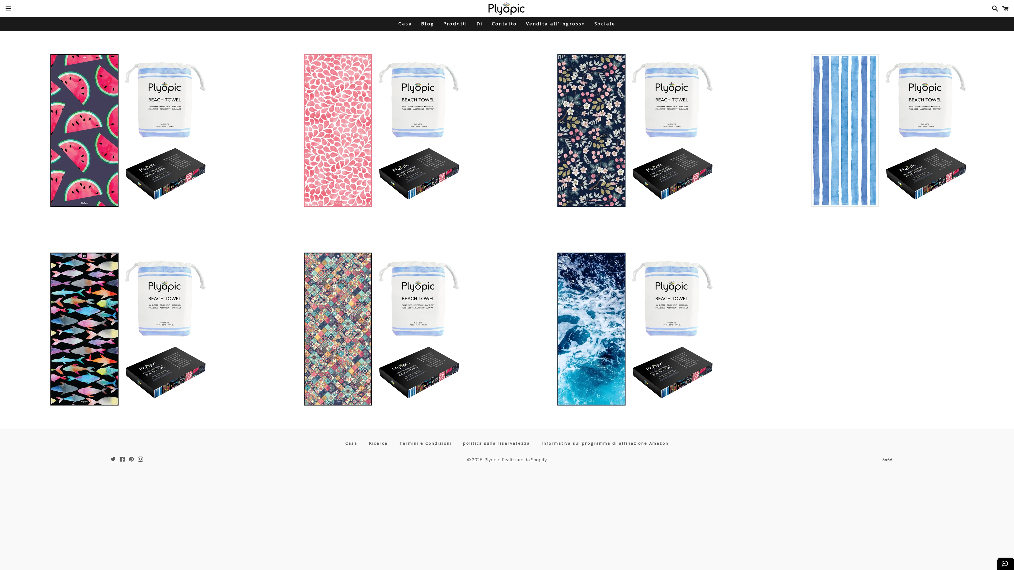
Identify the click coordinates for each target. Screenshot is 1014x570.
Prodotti (455, 24)
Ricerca (378, 443)
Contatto (504, 24)
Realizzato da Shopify (524, 460)
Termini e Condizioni (425, 443)
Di (480, 24)
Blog (427, 24)
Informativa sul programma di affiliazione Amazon (605, 443)
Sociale (605, 24)
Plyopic (492, 460)
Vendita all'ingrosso (555, 24)
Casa (405, 24)
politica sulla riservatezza (496, 443)
